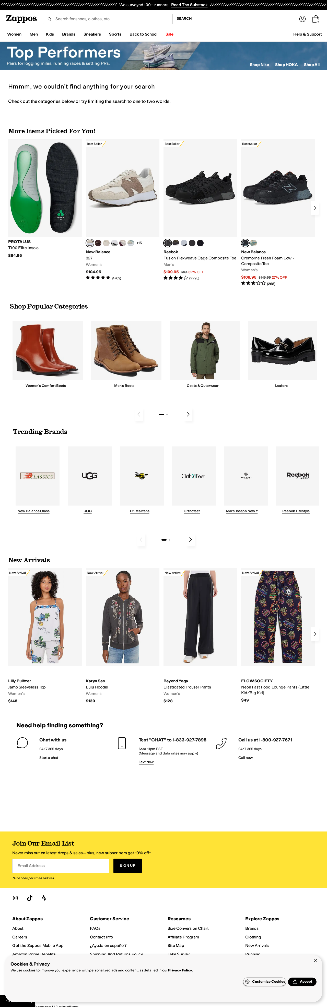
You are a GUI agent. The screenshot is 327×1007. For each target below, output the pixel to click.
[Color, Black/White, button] (200, 243)
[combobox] (107, 19)
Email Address (30, 865)
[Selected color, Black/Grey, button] (168, 243)
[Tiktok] (29, 898)
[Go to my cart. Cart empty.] (316, 19)
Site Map (176, 945)
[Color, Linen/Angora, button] (106, 243)
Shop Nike (259, 64)
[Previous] (139, 414)
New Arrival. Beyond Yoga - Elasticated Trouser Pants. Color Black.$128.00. (200, 636)
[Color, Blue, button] (192, 243)
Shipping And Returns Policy (116, 954)
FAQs (95, 928)
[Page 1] (161, 414)
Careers (19, 937)
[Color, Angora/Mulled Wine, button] (123, 243)
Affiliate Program (183, 937)
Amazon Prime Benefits (34, 954)
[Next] (315, 208)
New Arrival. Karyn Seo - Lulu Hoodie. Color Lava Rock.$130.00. (122, 636)
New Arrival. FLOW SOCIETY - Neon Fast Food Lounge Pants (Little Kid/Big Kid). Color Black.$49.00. (278, 635)
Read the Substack (189, 4)
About (18, 928)
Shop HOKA (286, 64)
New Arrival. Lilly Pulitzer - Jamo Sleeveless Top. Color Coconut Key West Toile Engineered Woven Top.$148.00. (45, 636)
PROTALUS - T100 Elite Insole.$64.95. (45, 198)
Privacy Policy (180, 970)
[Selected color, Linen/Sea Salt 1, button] (90, 243)
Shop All (312, 64)
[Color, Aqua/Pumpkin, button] (253, 243)
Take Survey (179, 954)
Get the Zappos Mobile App (38, 945)
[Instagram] (15, 898)
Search (184, 18)
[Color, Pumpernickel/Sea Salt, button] (98, 243)
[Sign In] (302, 19)
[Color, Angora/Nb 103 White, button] (131, 243)
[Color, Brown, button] (176, 243)
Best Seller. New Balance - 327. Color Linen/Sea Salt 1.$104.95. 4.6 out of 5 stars (122, 210)
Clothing (253, 937)
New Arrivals (257, 945)
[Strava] (44, 898)
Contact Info (101, 937)
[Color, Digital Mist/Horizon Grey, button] (114, 243)
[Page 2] (167, 414)
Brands (252, 928)
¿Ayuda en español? (108, 945)
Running (253, 954)
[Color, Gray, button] (184, 243)
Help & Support (307, 34)
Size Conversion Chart (188, 928)
